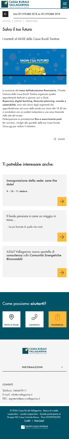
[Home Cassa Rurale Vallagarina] (15, 4)
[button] (65, 4)
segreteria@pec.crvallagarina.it (24, 398)
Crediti (27, 420)
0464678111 (20, 390)
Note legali (39, 420)
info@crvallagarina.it (21, 394)
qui (10, 126)
